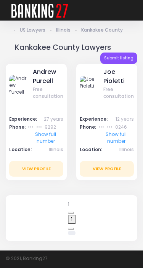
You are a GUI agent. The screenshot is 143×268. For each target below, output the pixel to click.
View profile (36, 169)
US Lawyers (32, 30)
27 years (53, 119)
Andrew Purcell (44, 76)
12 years (125, 119)
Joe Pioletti (114, 76)
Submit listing (118, 58)
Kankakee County (102, 30)
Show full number (45, 137)
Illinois (63, 30)
